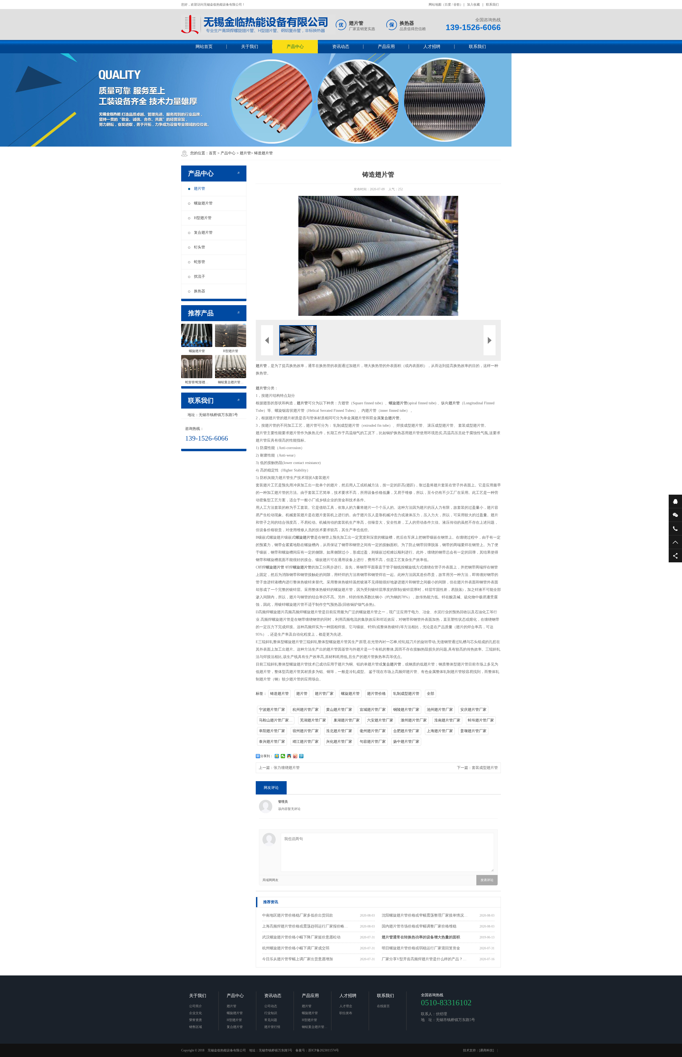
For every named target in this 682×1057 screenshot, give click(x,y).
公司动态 (270, 1006)
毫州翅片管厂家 (373, 731)
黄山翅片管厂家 (339, 710)
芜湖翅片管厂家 (313, 720)
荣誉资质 (195, 1020)
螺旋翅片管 (203, 203)
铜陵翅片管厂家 (406, 710)
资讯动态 (340, 46)
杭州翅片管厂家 (306, 710)
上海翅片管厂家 (440, 731)
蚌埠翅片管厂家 (481, 720)
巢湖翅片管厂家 (347, 720)
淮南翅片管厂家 (447, 720)
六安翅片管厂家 (380, 720)
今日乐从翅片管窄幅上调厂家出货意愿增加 (297, 959)
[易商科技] (486, 1050)
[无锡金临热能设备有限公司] (258, 25)
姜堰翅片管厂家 (473, 731)
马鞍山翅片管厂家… (276, 720)
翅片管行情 (272, 1027)
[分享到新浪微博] (295, 756)
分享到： (266, 756)
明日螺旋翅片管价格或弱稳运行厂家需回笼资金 (421, 948)
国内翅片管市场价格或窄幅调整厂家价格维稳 (419, 926)
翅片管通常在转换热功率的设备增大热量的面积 (421, 937)
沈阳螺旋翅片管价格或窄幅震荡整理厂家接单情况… (425, 915)
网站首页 (204, 46)
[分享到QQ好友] (289, 756)
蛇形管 (199, 262)
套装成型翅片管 (485, 768)
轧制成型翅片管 (406, 694)
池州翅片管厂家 (440, 710)
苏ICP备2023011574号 (323, 1050)
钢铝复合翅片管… (314, 1027)
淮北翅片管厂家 (339, 731)
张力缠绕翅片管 (287, 768)
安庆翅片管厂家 (473, 710)
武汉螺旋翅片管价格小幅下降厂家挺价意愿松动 (301, 937)
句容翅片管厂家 (373, 742)
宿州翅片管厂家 (306, 731)
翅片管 (245, 153)
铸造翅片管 (263, 153)
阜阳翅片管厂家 (272, 731)
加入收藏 (473, 4)
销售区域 (195, 1027)
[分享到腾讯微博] (301, 756)
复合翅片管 (203, 233)
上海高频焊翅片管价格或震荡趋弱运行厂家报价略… (305, 926)
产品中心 (295, 46)
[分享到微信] (283, 756)
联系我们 (492, 4)
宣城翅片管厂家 (373, 710)
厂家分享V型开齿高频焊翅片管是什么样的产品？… (424, 959)
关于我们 (249, 46)
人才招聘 (431, 46)
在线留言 (383, 1006)
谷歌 (456, 4)
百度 (448, 4)
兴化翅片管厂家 (339, 742)
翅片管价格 (376, 694)
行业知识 (270, 1013)
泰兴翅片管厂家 (272, 742)
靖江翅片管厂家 (306, 742)
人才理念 (345, 1006)
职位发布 (345, 1013)
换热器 (199, 291)
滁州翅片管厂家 (414, 720)
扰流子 (199, 277)
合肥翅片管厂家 (406, 731)
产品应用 (386, 46)
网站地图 (435, 4)
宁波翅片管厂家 (272, 710)
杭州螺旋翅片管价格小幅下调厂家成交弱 (295, 948)
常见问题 (270, 1020)
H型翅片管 (203, 218)
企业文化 (195, 1013)
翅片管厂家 (324, 694)
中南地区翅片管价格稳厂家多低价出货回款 (297, 915)
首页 (212, 153)
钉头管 (199, 247)
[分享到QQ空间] (277, 756)
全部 (430, 694)
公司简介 (195, 1006)
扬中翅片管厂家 (406, 742)
